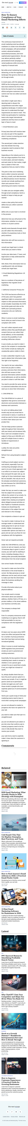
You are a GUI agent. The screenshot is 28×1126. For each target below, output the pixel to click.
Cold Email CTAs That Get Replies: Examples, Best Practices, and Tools (12, 837)
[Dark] (15, 2)
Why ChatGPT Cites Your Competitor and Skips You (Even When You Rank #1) (12, 996)
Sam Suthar (4, 809)
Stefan (3, 22)
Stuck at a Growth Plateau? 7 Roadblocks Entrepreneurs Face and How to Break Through (11, 1036)
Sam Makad (4, 923)
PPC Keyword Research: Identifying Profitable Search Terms (11, 958)
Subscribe (22, 2)
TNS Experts (4, 1008)
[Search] (17, 2)
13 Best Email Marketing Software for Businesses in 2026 (11, 911)
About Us (9, 7)
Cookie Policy (6, 1116)
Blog (15, 7)
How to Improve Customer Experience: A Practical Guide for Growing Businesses (11, 1081)
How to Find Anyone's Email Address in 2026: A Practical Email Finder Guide (13, 875)
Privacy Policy (14, 1116)
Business (3, 1031)
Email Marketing (5, 12)
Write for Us (22, 1116)
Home (2, 7)
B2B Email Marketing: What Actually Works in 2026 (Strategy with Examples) (13, 794)
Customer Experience (7, 1075)
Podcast (21, 7)
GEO (2, 992)
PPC (2, 953)
